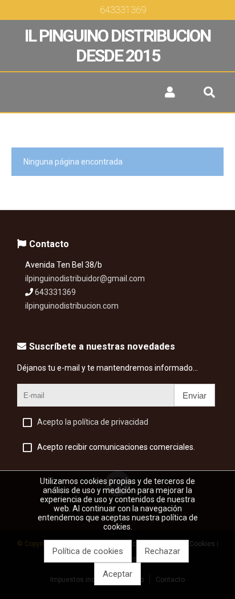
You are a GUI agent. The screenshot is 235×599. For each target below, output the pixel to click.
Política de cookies (87, 551)
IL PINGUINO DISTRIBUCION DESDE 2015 (117, 45)
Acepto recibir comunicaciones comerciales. (116, 447)
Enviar (194, 395)
